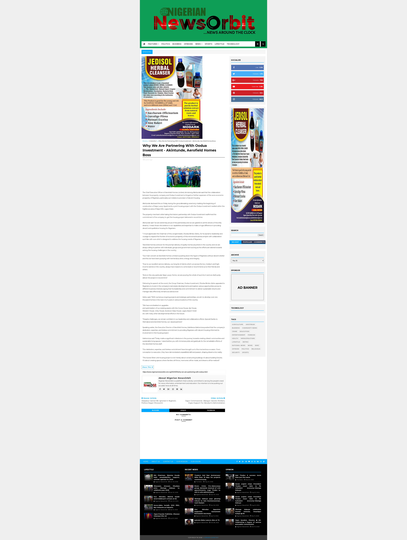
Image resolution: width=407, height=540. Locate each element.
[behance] (257, 462)
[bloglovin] (249, 462)
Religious (256, 349)
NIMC (257, 345)
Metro (245, 342)
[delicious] (264, 462)
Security (236, 352)
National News (238, 345)
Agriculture (237, 324)
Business (177, 44)
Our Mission (181, 461)
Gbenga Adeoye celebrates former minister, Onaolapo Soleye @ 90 (248, 511)
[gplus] (242, 462)
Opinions (188, 44)
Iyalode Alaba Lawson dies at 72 (207, 520)
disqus (183, 410)
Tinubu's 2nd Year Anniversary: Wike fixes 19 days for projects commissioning (207, 477)
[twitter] (239, 462)
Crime (234, 331)
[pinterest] (246, 462)
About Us (156, 461)
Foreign (251, 335)
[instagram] (261, 462)
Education (244, 331)
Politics (166, 44)
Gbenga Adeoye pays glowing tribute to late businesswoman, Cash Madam (207, 501)
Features (152, 44)
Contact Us (168, 461)
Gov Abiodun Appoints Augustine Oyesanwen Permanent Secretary (207, 511)
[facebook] (237, 462)
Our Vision (196, 461)
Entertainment (238, 335)
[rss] (255, 462)
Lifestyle (219, 44)
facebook (211, 410)
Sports (208, 44)
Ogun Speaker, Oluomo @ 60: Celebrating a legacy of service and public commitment (248, 522)
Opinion (235, 349)
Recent (235, 242)
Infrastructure (248, 338)
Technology (233, 44)
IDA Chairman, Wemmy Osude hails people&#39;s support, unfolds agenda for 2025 (167, 477)
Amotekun (250, 324)
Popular (247, 242)
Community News (249, 328)
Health (235, 338)
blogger (155, 410)
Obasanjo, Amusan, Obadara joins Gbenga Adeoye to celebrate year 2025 (167, 488)
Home (145, 141)
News (198, 44)
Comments (259, 242)
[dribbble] (252, 462)
